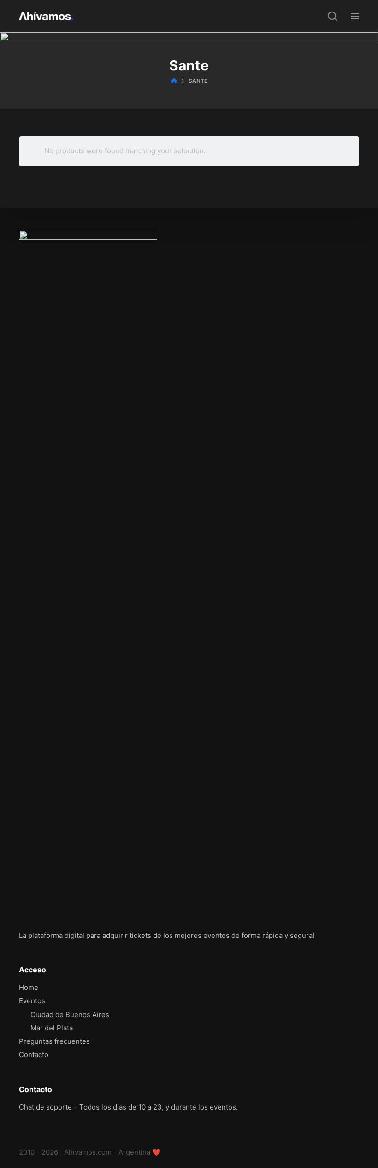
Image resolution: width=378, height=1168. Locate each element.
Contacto (33, 1054)
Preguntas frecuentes (54, 1041)
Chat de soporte (45, 1107)
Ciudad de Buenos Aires (69, 1014)
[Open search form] (332, 16)
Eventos (32, 1000)
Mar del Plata (51, 1027)
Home (28, 987)
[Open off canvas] (355, 16)
